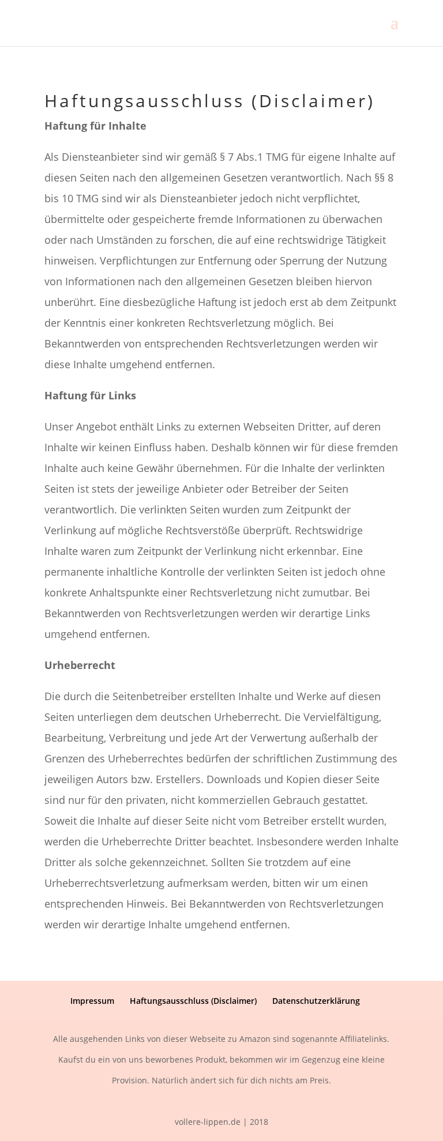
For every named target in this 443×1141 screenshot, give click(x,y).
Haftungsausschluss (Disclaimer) (193, 1000)
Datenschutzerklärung (316, 1000)
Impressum (92, 1000)
